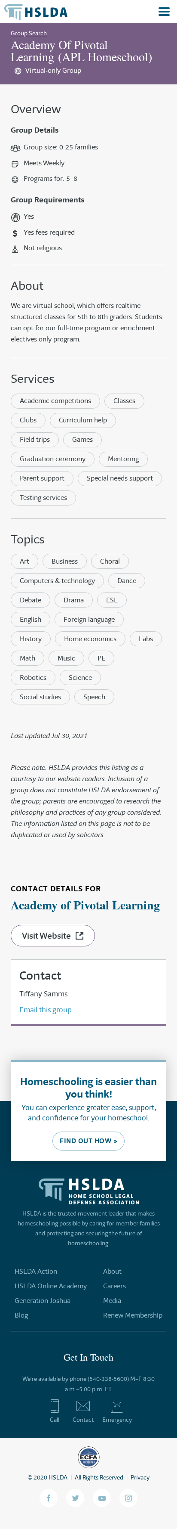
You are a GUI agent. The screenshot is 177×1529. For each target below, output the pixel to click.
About (112, 1271)
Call (54, 1420)
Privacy (140, 1477)
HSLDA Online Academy (51, 1285)
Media (112, 1300)
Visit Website (46, 935)
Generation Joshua (42, 1300)
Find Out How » (88, 1140)
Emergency (117, 1420)
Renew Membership (132, 1315)
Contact (83, 1420)
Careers (114, 1285)
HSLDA (58, 1477)
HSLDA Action (36, 1271)
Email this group (45, 1009)
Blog (21, 1315)
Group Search (29, 33)
